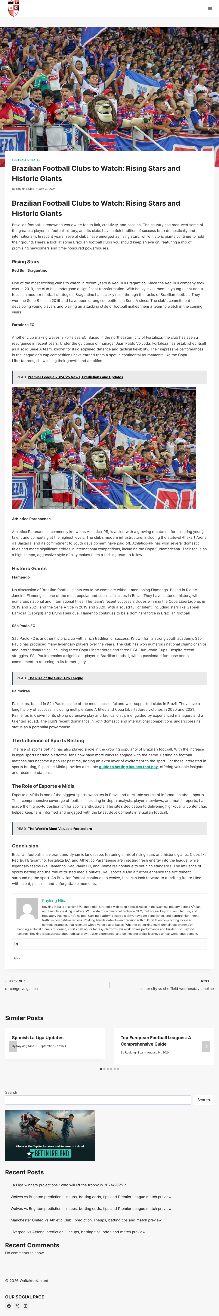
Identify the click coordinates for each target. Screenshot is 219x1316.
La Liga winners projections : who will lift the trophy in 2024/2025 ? (68, 1185)
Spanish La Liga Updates (38, 1037)
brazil (18, 958)
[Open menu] (210, 8)
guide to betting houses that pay (128, 767)
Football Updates (26, 160)
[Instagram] (25, 1306)
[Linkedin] (16, 944)
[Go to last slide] (13, 1046)
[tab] (101, 1069)
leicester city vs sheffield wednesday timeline (175, 985)
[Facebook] (8, 1306)
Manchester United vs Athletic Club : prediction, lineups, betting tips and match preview (86, 1220)
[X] (17, 1306)
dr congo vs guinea (21, 985)
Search (11, 1092)
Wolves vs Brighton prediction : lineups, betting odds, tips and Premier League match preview (91, 1197)
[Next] (206, 1046)
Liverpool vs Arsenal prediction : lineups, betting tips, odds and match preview (78, 1232)
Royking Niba (25, 188)
